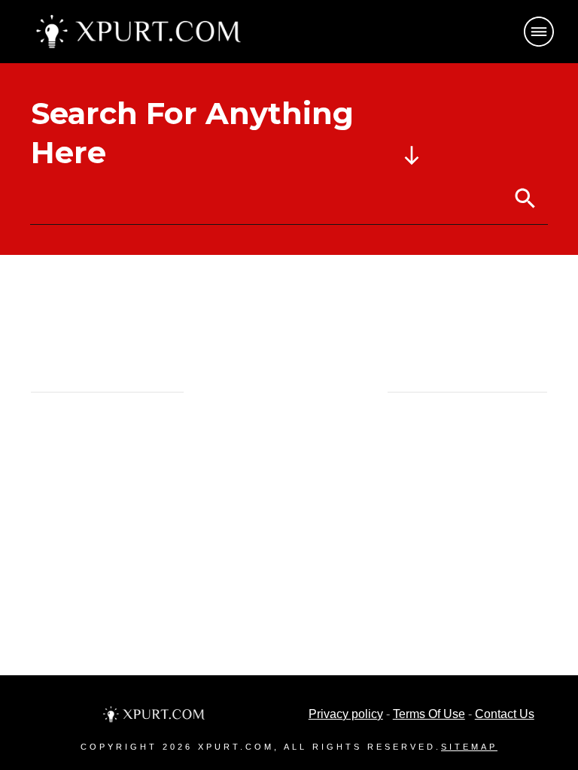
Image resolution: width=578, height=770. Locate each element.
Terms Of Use (429, 714)
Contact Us (504, 714)
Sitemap (469, 746)
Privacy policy (346, 714)
